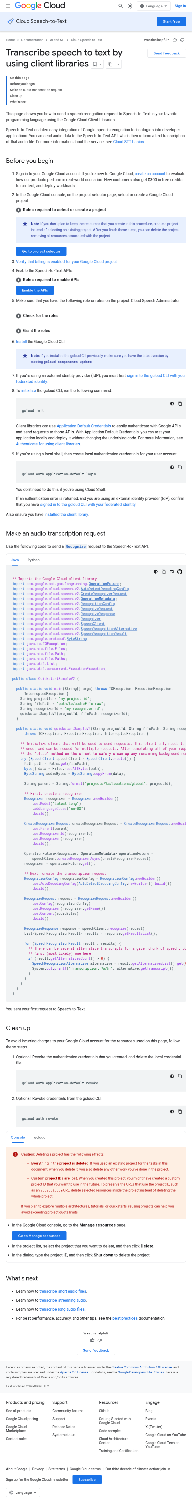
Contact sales (17, 1439)
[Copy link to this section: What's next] (43, 1279)
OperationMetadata (98, 598)
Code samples (110, 1431)
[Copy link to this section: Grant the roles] (55, 331)
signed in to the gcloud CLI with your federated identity (88, 504)
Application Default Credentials (84, 426)
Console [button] (18, 1137)
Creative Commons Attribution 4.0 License (142, 1367)
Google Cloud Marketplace (16, 1429)
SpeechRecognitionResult (104, 633)
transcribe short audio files (63, 1291)
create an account (150, 173)
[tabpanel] (96, 784)
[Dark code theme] (172, 404)
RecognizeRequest (97, 608)
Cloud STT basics (128, 141)
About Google (17, 1469)
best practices (125, 1318)
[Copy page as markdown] (110, 64)
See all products (18, 1411)
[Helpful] (174, 40)
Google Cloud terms (85, 1469)
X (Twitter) (154, 1427)
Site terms (56, 1469)
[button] (101, 210)
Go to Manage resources (39, 1235)
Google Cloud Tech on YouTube (163, 1445)
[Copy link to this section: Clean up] (35, 1029)
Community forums (68, 1411)
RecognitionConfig (98, 603)
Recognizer (91, 618)
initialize (28, 390)
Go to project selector (41, 251)
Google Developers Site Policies (141, 1372)
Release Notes (63, 1427)
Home (10, 40)
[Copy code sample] (180, 404)
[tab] (14, 560)
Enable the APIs (35, 290)
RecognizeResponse (98, 613)
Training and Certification (118, 1451)
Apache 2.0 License (74, 1372)
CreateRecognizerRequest (104, 593)
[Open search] (121, 6)
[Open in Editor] (172, 572)
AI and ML (57, 40)
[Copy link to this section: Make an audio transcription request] (111, 534)
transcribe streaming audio (63, 1300)
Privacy (38, 1469)
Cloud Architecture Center (113, 1441)
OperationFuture (104, 583)
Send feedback (167, 53)
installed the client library (66, 514)
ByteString (77, 638)
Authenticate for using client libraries (48, 444)
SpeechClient (93, 623)
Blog (149, 1411)
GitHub (104, 1411)
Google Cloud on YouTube (166, 1435)
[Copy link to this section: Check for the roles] (63, 316)
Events (151, 1419)
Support (58, 1419)
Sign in (180, 6)
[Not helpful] (182, 40)
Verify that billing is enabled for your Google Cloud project (66, 261)
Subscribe (87, 1479)
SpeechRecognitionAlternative (109, 628)
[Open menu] (8, 6)
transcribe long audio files (62, 1309)
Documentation (32, 40)
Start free (171, 21)
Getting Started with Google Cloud (115, 1421)
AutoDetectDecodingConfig (105, 588)
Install (21, 341)
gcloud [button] (40, 1137)
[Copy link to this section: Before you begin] (58, 161)
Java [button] (15, 560)
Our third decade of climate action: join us (138, 1469)
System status (64, 1435)
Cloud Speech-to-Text (41, 21)
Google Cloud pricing (22, 1419)
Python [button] (34, 560)
